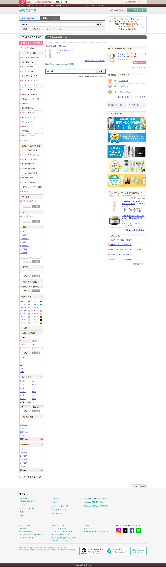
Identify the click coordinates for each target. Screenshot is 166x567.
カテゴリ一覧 (90, 5)
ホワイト (37, 308)
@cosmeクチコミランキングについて (97, 531)
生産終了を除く (28, 48)
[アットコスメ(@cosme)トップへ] (27, 11)
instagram (118, 530)
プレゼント (56, 502)
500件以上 (31, 439)
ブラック (37, 320)
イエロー (25, 320)
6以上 (34, 399)
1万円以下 (23, 249)
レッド (37, 302)
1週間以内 (23, 452)
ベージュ (37, 314)
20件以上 (23, 425)
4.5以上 (23, 395)
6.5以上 (25, 402)
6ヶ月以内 (23, 463)
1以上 (34, 381)
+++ (21, 368)
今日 (21, 449)
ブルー (25, 317)
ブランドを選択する (29, 201)
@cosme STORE (94, 502)
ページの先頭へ (139, 486)
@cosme (28, 499)
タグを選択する (27, 216)
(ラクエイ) (63, 46)
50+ (33, 344)
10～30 (34, 341)
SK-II (123, 56)
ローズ (25, 302)
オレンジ (25, 305)
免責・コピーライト (59, 525)
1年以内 (23, 467)
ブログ (46, 5)
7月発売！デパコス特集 (120, 240)
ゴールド (25, 308)
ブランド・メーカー (55, 29)
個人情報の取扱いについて (28, 531)
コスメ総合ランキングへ (136, 67)
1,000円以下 (24, 235)
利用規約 (22, 528)
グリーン (37, 305)
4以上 (34, 392)
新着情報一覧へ (139, 264)
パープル (37, 311)
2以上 (34, 385)
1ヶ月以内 (23, 456)
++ (21, 365)
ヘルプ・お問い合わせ (59, 528)
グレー (25, 323)
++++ (22, 372)
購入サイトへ (139, 62)
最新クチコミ (57, 513)
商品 (25, 29)
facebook (132, 530)
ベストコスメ (100, 5)
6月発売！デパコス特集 (120, 259)
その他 (37, 323)
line (138, 530)
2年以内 (31, 470)
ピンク (25, 314)
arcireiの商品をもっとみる (95, 61)
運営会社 (87, 525)
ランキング (29, 5)
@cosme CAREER (97, 506)
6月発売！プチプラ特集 (120, 254)
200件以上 (24, 435)
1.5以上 (23, 385)
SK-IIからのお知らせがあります (131, 56)
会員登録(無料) (131, 2)
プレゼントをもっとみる (134, 230)
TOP (22, 5)
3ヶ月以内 (23, 459)
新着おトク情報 (61, 2)
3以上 (34, 388)
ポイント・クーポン (27, 508)
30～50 (22, 344)
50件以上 (23, 428)
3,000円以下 (24, 242)
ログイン (142, 2)
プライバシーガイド (26, 538)
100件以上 (24, 432)
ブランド (38, 5)
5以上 (34, 395)
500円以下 (24, 231)
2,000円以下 (24, 239)
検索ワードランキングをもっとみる (131, 97)
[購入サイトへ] (139, 62)
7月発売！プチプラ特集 (120, 245)
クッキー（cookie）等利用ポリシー (31, 535)
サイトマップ (88, 528)
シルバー (25, 311)
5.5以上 (23, 399)
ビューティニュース (60, 506)
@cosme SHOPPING (96, 498)
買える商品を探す (31, 43)
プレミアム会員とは (26, 525)
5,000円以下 (24, 246)
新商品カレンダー (59, 510)
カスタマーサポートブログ (61, 535)
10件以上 (23, 421)
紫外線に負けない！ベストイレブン (125, 250)
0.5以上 (23, 381)
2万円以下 (23, 253)
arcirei (55, 46)
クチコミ (36, 29)
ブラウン (37, 317)
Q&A (51, 5)
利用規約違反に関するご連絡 (62, 531)
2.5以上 (23, 388)
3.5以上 (23, 392)
